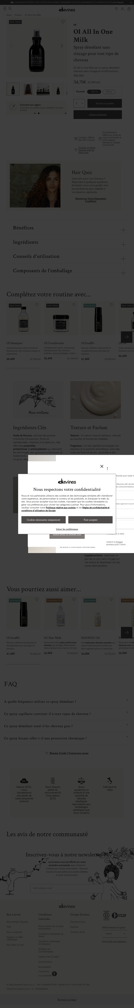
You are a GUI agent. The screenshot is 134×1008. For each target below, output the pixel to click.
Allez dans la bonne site (67, 534)
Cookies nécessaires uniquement (43, 519)
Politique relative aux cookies (61, 507)
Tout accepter (91, 519)
